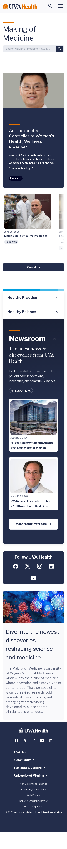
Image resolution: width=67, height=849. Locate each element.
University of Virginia (29, 775)
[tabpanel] (33, 431)
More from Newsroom (31, 524)
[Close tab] (54, 338)
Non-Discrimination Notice (33, 783)
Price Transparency (33, 806)
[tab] (33, 298)
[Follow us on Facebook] (16, 566)
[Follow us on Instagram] (39, 566)
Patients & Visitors (28, 767)
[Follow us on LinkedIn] (51, 566)
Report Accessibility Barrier (33, 801)
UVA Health (22, 752)
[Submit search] (59, 49)
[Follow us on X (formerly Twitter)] (27, 566)
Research (15, 178)
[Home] (20, 6)
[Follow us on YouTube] (33, 578)
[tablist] (33, 305)
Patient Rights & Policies (33, 789)
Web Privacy (33, 795)
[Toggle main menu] (61, 6)
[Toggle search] (50, 6)
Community (22, 760)
